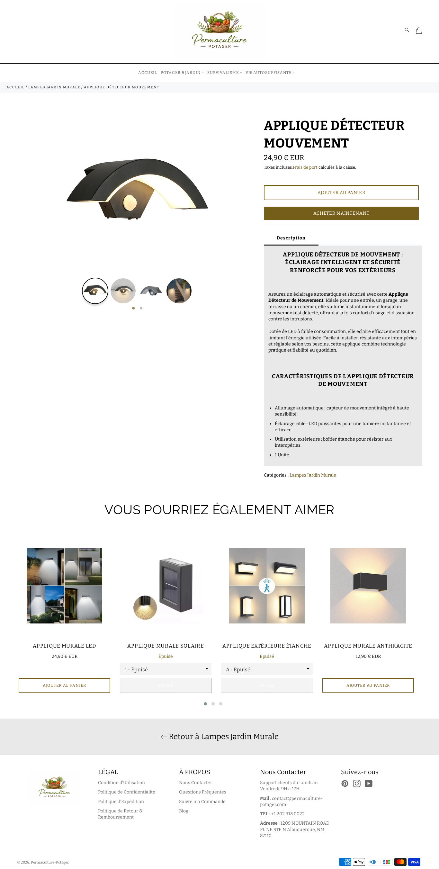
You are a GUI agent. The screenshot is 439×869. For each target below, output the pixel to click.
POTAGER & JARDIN (180, 72)
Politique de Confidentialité (126, 792)
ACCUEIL (147, 72)
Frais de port (305, 167)
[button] (205, 704)
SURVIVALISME (223, 72)
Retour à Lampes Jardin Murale (223, 736)
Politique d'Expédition (121, 801)
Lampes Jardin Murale (313, 475)
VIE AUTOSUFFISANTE (268, 72)
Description (291, 238)
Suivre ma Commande (202, 801)
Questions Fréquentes (202, 792)
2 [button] (141, 308)
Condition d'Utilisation (121, 782)
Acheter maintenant (341, 213)
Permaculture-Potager (49, 862)
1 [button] (133, 308)
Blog (183, 811)
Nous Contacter (195, 782)
